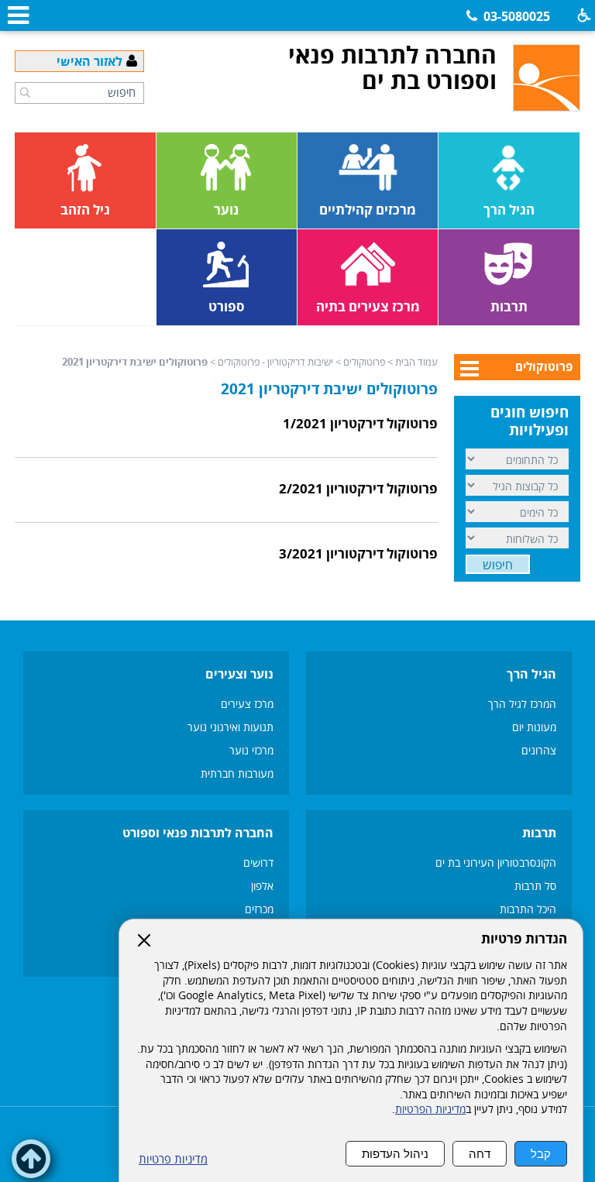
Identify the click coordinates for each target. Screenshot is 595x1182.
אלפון (262, 885)
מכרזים (259, 909)
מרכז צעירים (247, 703)
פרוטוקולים (364, 362)
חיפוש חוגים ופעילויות (529, 421)
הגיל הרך (531, 673)
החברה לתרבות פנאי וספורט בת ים (392, 67)
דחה (479, 1153)
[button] (25, 92)
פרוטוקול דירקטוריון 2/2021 (358, 488)
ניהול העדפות (395, 1153)
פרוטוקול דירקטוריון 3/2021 (358, 553)
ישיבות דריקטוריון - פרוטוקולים (275, 362)
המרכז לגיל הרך (522, 703)
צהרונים (538, 750)
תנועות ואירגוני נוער (230, 727)
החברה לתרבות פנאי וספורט (197, 832)
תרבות (539, 832)
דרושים (258, 862)
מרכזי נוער (251, 750)
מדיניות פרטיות (173, 1159)
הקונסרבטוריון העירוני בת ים (494, 862)
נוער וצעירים (239, 673)
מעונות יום (534, 727)
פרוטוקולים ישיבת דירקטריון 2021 (329, 389)
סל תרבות (535, 885)
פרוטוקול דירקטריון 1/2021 (360, 423)
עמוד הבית (416, 362)
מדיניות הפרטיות (430, 1109)
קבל (541, 1153)
